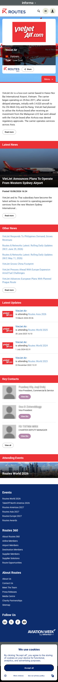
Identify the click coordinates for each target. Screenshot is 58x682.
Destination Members (12, 549)
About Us (6, 579)
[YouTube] (24, 622)
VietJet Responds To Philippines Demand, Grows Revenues (27, 238)
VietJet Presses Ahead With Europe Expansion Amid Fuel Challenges (26, 271)
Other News (9, 228)
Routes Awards (9, 520)
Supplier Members (10, 554)
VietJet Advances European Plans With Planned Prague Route (26, 280)
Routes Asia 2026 (37, 314)
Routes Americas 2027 (13, 507)
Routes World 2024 (38, 345)
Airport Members (10, 545)
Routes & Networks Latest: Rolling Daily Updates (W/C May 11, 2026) (27, 256)
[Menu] (46, 11)
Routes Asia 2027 (10, 511)
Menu (47, 79)
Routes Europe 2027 (12, 516)
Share (29, 69)
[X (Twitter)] (11, 622)
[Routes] (14, 11)
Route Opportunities (12, 562)
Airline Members (10, 541)
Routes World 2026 (11, 498)
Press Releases (9, 592)
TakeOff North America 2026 (16, 503)
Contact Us (7, 583)
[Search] (39, 11)
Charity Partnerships (12, 600)
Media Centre (8, 596)
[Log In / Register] (52, 11)
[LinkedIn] (4, 622)
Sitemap (6, 605)
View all (8, 445)
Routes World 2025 (38, 329)
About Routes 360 (11, 536)
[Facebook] (17, 622)
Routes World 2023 (38, 361)
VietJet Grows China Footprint (18, 263)
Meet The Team (9, 587)
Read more (9, 132)
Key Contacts (10, 379)
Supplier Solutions (10, 558)
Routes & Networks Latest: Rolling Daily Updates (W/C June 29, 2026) (27, 247)
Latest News (10, 144)
